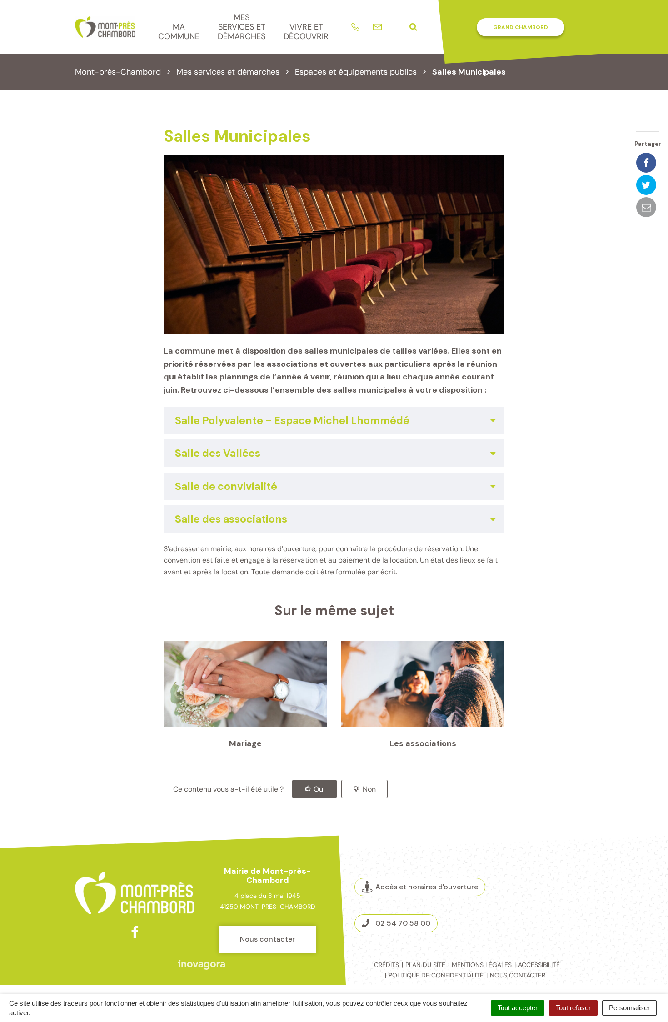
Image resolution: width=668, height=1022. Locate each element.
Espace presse (555, 917)
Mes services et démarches (241, 26)
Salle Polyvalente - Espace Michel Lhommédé (292, 420)
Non (369, 789)
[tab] (334, 420)
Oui (319, 789)
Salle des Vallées (217, 453)
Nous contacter (267, 939)
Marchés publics (555, 891)
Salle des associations (231, 519)
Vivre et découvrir (306, 31)
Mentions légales (482, 965)
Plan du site (425, 965)
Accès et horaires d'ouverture (426, 887)
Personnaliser (629, 1008)
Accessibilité (539, 965)
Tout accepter (518, 1008)
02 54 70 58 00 (402, 923)
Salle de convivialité (226, 486)
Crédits (386, 965)
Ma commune (178, 31)
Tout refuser (573, 1008)
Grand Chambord (520, 27)
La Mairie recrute (556, 904)
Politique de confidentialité (436, 975)
